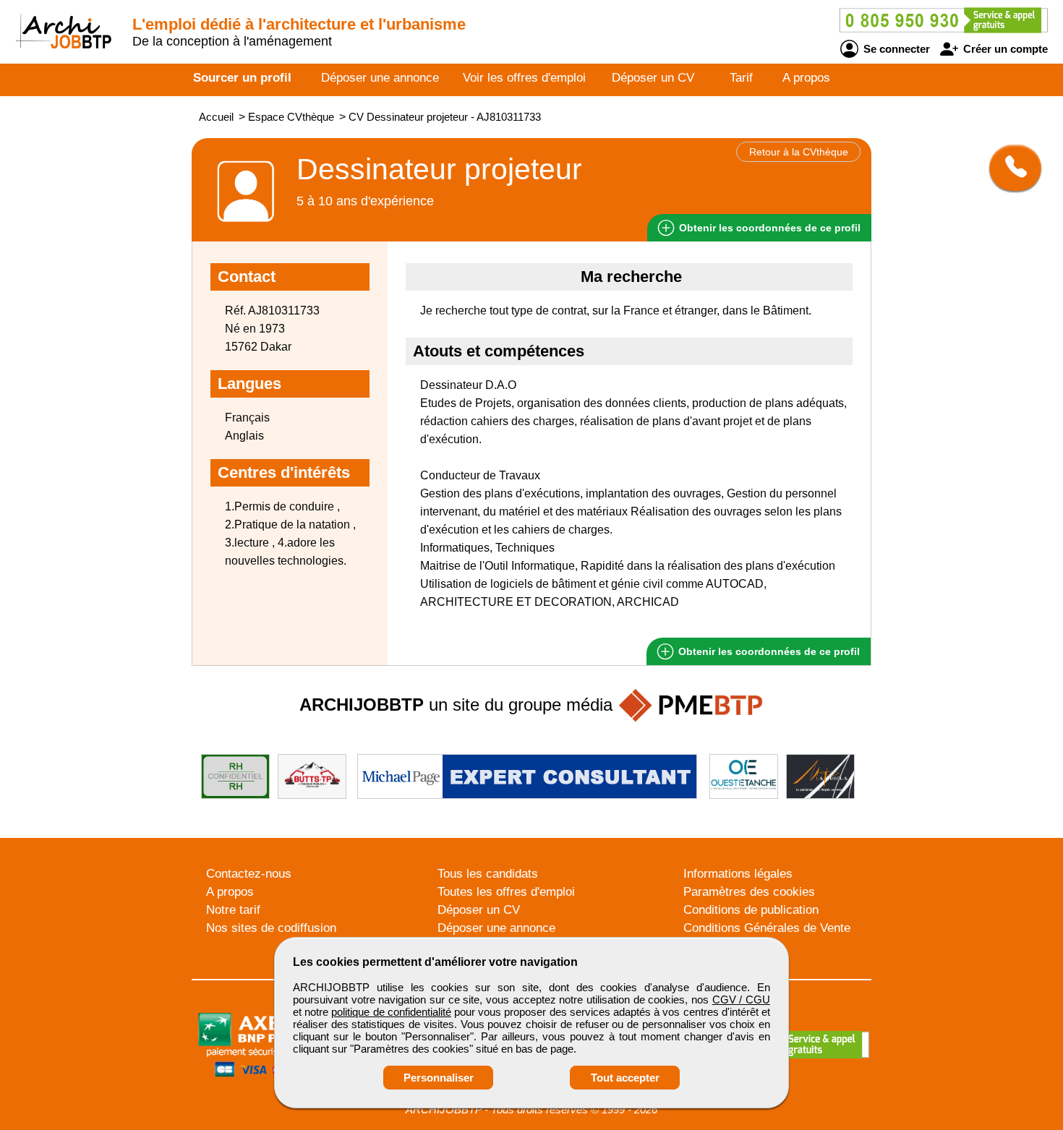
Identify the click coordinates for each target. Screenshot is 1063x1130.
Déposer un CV (653, 78)
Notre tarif (233, 910)
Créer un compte (1004, 49)
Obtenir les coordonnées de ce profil (767, 651)
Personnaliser (439, 1077)
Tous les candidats (487, 874)
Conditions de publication (751, 910)
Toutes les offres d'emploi (506, 892)
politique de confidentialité (391, 1012)
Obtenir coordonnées (768, 228)
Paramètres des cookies (749, 892)
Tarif (741, 78)
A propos (806, 78)
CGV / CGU (741, 999)
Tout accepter (625, 1077)
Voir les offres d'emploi (524, 78)
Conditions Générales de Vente (766, 928)
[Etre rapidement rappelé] (1009, 167)
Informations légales (738, 874)
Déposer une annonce (380, 78)
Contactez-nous (248, 874)
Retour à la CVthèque (798, 152)
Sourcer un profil (242, 78)
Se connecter (895, 49)
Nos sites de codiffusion (271, 928)
